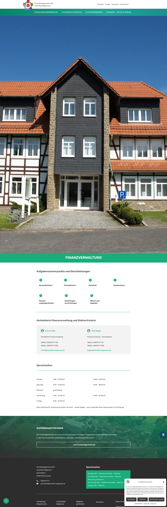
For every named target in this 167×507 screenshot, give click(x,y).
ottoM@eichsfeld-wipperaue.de (53, 350)
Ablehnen (142, 499)
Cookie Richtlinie (138, 503)
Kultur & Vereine (124, 12)
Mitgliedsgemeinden (94, 12)
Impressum (153, 503)
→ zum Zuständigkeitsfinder (83, 445)
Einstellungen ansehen (156, 499)
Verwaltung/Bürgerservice (46, 12)
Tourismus (110, 12)
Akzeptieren (131, 499)
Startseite (100, 4)
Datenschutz (147, 503)
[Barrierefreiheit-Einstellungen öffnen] (163, 435)
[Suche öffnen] (6, 501)
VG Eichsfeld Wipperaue (72, 12)
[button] (163, 482)
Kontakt (107, 4)
